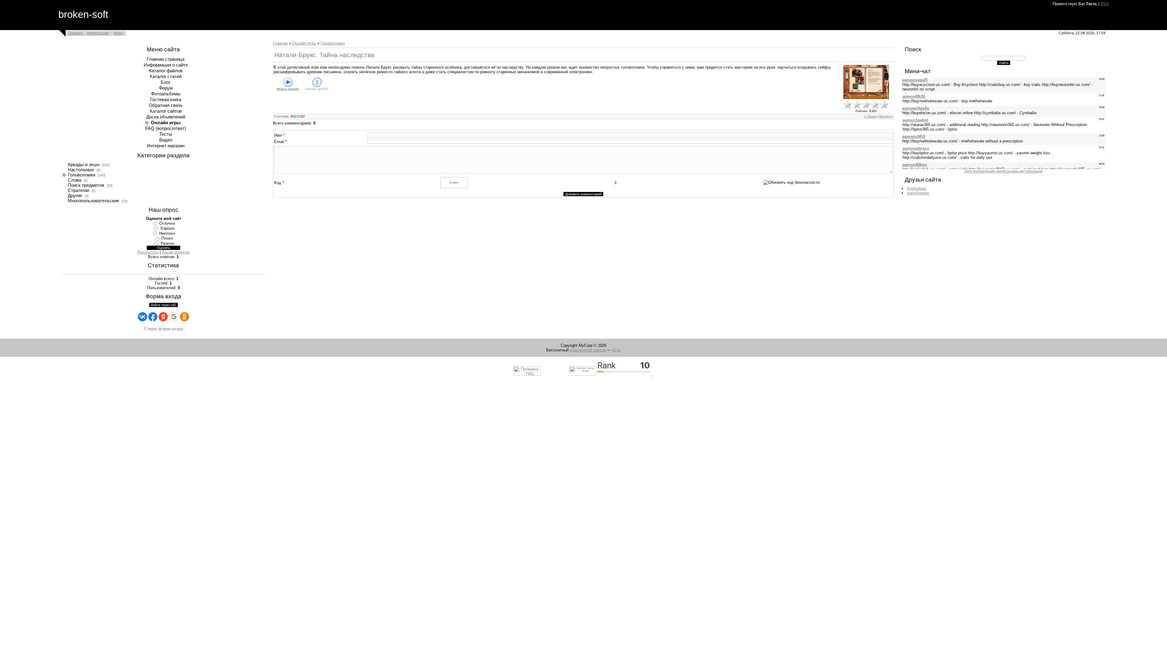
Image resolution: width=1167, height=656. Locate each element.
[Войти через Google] (174, 317)
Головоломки (81, 175)
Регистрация (98, 33)
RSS (1104, 4)
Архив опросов (175, 252)
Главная (75, 33)
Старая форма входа (163, 328)
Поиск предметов (86, 185)
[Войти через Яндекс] (163, 316)
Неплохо (167, 233)
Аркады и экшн (83, 164)
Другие (75, 195)
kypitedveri (916, 188)
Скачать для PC (316, 89)
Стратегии (78, 190)
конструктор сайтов (588, 350)
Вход (118, 33)
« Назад (870, 116)
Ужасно (167, 243)
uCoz (616, 350)
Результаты (148, 252)
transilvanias (918, 193)
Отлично (167, 223)
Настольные (81, 169)
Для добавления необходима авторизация (1003, 171)
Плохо (167, 238)
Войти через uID (163, 305)
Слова (74, 180)
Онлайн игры (304, 43)
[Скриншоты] (866, 82)
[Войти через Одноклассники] (184, 316)
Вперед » (886, 116)
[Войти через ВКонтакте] (142, 316)
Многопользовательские (93, 200)
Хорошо (167, 228)
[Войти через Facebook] (152, 316)
